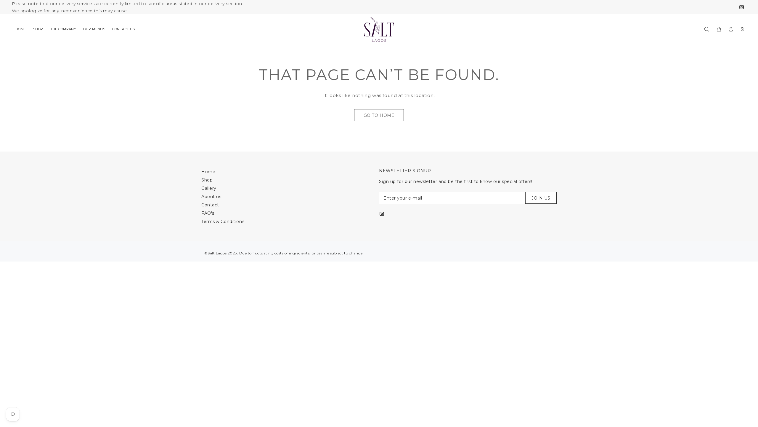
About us (211, 196)
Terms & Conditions (222, 221)
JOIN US (540, 198)
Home (208, 171)
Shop (207, 180)
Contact (210, 205)
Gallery (208, 188)
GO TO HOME (379, 115)
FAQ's (207, 213)
